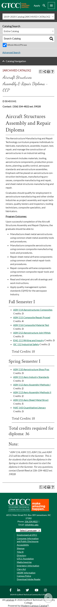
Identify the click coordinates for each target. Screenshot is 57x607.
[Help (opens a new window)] (52, 71)
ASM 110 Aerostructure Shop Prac (31, 369)
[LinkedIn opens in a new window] (19, 590)
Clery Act (21, 569)
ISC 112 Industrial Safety (26, 344)
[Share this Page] (44, 71)
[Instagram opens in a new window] (46, 590)
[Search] (51, 38)
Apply (37, 5)
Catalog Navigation (16, 61)
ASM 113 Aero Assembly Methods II (32, 392)
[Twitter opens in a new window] (28, 590)
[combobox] (28, 16)
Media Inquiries (24, 562)
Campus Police (24, 576)
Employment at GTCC (27, 535)
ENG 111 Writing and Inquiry (28, 340)
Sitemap (20, 548)
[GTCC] (15, 7)
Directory (21, 555)
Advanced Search (11, 52)
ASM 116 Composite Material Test (31, 325)
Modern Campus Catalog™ (35, 605)
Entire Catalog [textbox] (11, 31)
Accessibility (23, 545)
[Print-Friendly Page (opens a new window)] (48, 71)
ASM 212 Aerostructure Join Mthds (32, 332)
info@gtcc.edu (31, 524)
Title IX (20, 552)
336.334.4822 (31, 521)
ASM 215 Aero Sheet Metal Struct (30, 399)
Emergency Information (28, 565)
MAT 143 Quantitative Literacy (29, 407)
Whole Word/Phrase (17, 45)
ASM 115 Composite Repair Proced (31, 317)
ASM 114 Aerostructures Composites (32, 309)
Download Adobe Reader (29, 579)
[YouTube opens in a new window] (37, 590)
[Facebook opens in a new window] (11, 590)
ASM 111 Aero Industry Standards (31, 377)
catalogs (10, 599)
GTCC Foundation (25, 558)
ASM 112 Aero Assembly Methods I (31, 384)
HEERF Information (26, 572)
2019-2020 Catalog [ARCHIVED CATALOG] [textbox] (27, 16)
